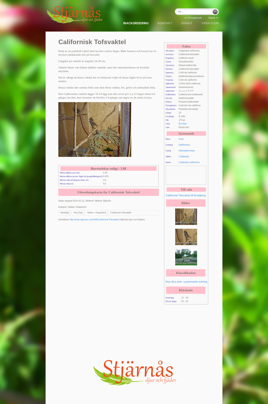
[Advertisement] (195, 175)
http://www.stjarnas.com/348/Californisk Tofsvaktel (94, 219)
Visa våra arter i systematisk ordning (186, 281)
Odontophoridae (187, 150)
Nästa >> (213, 17)
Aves (181, 139)
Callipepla (184, 156)
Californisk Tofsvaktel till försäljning (186, 195)
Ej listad (183, 123)
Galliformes (184, 145)
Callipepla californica (189, 162)
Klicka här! (184, 127)
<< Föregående (193, 17)
